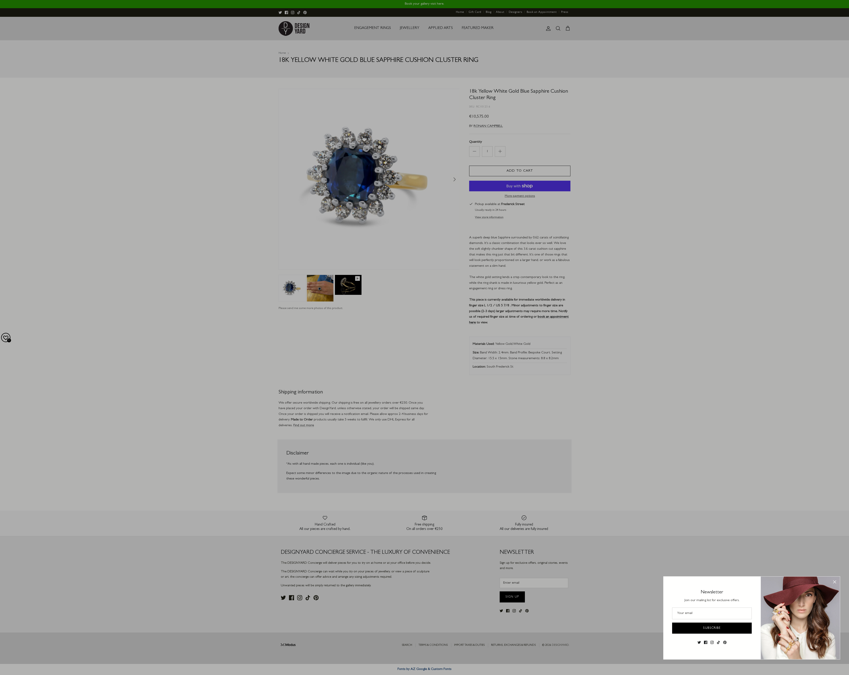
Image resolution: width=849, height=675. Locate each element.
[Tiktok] (718, 642)
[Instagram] (712, 642)
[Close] (834, 582)
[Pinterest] (725, 642)
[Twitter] (699, 642)
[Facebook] (705, 642)
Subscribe (712, 628)
